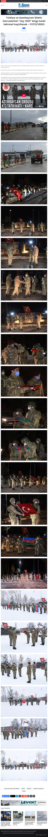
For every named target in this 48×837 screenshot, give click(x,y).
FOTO (23, 788)
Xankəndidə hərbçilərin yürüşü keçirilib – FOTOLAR (18, 823)
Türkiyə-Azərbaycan (38, 788)
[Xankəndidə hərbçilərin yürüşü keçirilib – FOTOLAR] (18, 816)
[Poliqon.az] (24, 5)
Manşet (29, 788)
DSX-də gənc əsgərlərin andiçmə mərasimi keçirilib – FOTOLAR (30, 823)
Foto (24, 28)
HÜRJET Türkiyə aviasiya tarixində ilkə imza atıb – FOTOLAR (42, 823)
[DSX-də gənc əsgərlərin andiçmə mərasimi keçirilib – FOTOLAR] (30, 816)
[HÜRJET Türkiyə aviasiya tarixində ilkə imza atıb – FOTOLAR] (42, 816)
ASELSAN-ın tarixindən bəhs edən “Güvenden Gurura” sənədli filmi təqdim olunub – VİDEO (6, 823)
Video (24, 791)
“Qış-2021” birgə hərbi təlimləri (12, 788)
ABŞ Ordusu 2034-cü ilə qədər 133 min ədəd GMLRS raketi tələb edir (19, 1)
